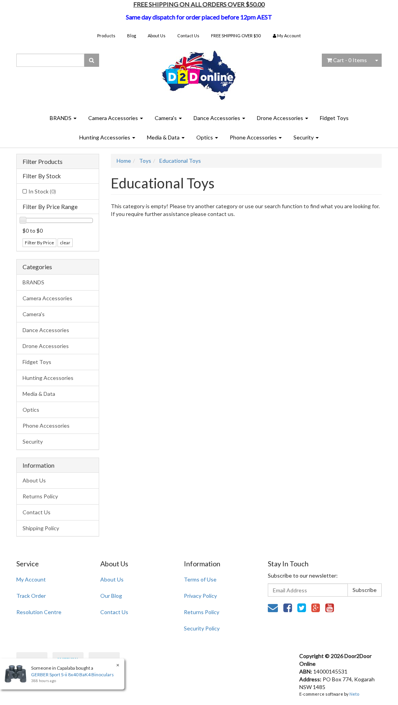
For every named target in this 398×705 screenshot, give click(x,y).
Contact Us (188, 35)
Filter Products (43, 161)
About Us (157, 35)
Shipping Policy (41, 528)
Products (106, 35)
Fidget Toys (334, 118)
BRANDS (61, 118)
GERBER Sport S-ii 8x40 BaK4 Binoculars (72, 674)
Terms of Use (200, 579)
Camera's (166, 118)
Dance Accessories (217, 118)
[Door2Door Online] (199, 72)
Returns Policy (40, 496)
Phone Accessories (254, 137)
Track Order (31, 595)
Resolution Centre (38, 612)
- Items (350, 60)
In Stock (42, 191)
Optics (205, 137)
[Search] (91, 60)
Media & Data (164, 137)
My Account (31, 579)
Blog (131, 35)
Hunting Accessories (105, 137)
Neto (354, 693)
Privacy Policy (200, 595)
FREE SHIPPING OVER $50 (235, 35)
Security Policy (202, 628)
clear (65, 242)
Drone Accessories (280, 118)
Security (304, 137)
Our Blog (111, 595)
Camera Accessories (113, 118)
